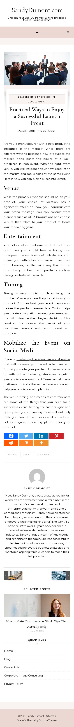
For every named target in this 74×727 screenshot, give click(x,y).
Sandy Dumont (47, 130)
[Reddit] (11, 443)
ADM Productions (40, 217)
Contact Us (11, 667)
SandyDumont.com (37, 10)
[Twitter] (26, 436)
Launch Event (43, 454)
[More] (41, 443)
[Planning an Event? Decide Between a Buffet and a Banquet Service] (12, 575)
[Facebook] (11, 436)
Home (8, 650)
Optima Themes (48, 720)
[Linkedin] (41, 436)
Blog (7, 659)
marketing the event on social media (43, 359)
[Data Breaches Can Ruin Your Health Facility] (62, 575)
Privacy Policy (13, 683)
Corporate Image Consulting (23, 675)
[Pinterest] (56, 436)
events (26, 454)
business (12, 454)
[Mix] (26, 443)
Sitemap (51, 715)
